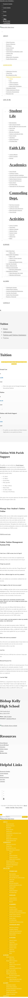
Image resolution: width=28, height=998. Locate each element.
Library (2, 751)
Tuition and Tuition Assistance (14, 335)
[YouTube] (3, 792)
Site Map (12, 807)
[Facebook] (3, 790)
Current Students (4, 773)
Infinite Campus (4, 749)
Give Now (2, 779)
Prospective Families (5, 771)
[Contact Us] (3, 799)
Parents (2, 775)
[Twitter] (3, 796)
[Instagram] (3, 794)
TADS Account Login (5, 534)
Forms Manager (4, 743)
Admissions (7, 332)
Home (5, 329)
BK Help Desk (3, 753)
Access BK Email (4, 745)
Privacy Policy (18, 807)
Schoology (2, 747)
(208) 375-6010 (8, 716)
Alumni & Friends (4, 777)
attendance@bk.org (11, 718)
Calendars (2, 781)
